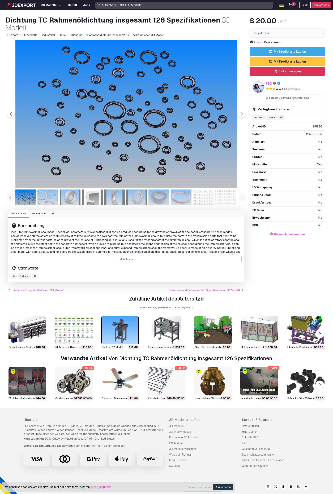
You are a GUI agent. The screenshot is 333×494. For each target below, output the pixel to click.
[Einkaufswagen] (34, 339)
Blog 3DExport (178, 460)
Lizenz (246, 443)
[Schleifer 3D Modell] (120, 330)
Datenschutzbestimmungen (258, 454)
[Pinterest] (283, 487)
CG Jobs (174, 466)
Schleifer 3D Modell (112, 347)
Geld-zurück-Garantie (255, 466)
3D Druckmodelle (180, 432)
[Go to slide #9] (203, 197)
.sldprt (259, 117)
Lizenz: (258, 42)
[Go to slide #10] (225, 197)
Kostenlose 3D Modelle (183, 437)
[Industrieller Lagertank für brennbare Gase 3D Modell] (259, 381)
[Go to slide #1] (25, 197)
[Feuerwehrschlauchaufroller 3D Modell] (166, 330)
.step (272, 117)
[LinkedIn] (298, 487)
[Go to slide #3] (70, 197)
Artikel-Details (19, 213)
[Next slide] (241, 114)
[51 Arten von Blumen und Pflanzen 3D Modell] (73, 330)
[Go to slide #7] (158, 197)
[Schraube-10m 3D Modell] (306, 381)
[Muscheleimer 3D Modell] (213, 381)
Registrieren (321, 5)
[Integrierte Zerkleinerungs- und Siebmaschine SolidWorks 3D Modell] (306, 330)
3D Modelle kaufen (184, 419)
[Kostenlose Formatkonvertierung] (281, 117)
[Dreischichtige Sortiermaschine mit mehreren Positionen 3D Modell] (27, 330)
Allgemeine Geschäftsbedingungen (263, 460)
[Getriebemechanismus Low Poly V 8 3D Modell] (73, 381)
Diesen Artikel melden (289, 234)
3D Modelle (176, 426)
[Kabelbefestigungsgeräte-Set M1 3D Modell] (166, 381)
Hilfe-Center (249, 432)
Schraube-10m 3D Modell (301, 398)
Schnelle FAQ (250, 437)
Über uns (30, 419)
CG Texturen (176, 443)
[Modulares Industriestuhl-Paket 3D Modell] (27, 381)
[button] (320, 333)
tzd (269, 83)
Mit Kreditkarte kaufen (289, 52)
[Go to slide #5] (114, 197)
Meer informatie (101, 487)
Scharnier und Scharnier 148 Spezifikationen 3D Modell (204, 290)
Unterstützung (250, 426)
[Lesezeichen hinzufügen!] (41, 339)
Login (305, 5)
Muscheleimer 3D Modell (208, 398)
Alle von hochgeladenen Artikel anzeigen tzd (166, 307)
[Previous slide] (11, 114)
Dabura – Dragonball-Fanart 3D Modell (38, 290)
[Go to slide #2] (47, 197)
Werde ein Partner (180, 454)
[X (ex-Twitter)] (275, 487)
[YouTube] (306, 487)
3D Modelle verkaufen (183, 449)
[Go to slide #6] (136, 197)
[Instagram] (267, 487)
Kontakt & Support (257, 419)
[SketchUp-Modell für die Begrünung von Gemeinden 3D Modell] (213, 330)
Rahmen (24, 276)
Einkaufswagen (289, 71)
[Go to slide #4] (92, 197)
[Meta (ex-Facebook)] (290, 487)
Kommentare (39, 213)
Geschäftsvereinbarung (256, 449)
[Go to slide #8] (181, 197)
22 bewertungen (291, 88)
